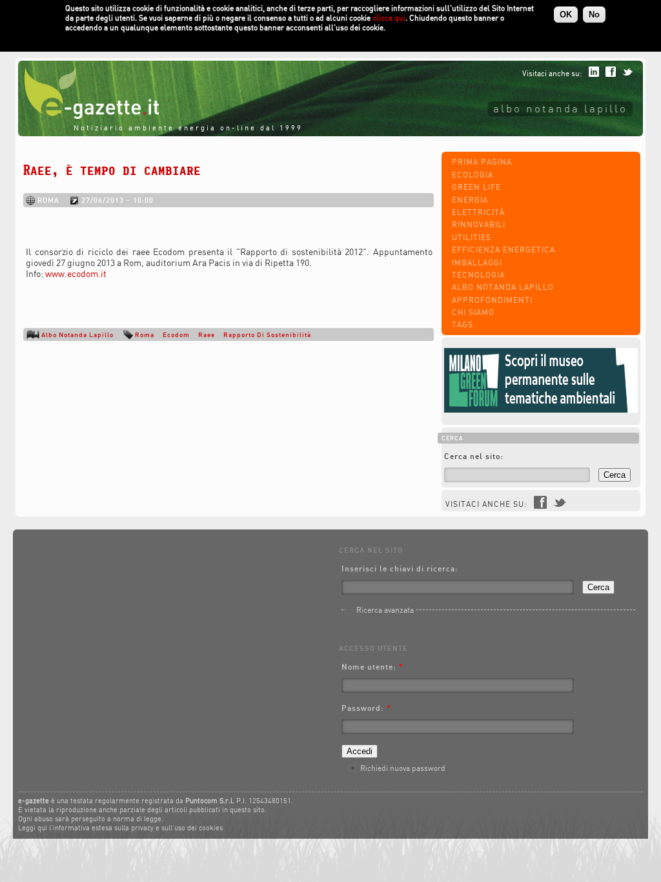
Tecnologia (478, 275)
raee (206, 334)
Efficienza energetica (503, 249)
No (594, 14)
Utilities (471, 237)
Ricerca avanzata (385, 610)
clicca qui (388, 18)
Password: (366, 708)
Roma (144, 334)
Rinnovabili (478, 224)
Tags (462, 324)
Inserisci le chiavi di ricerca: (399, 568)
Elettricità (478, 212)
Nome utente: (372, 667)
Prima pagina (482, 162)
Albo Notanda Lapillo (503, 287)
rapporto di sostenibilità (267, 334)
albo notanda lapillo (560, 108)
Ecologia (472, 174)
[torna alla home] (88, 116)
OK (566, 14)
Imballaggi (477, 262)
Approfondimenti (492, 300)
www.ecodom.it (76, 273)
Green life (476, 187)
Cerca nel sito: (473, 456)
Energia (470, 200)
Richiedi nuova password (402, 768)
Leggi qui (32, 827)
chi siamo (473, 312)
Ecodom (176, 334)
